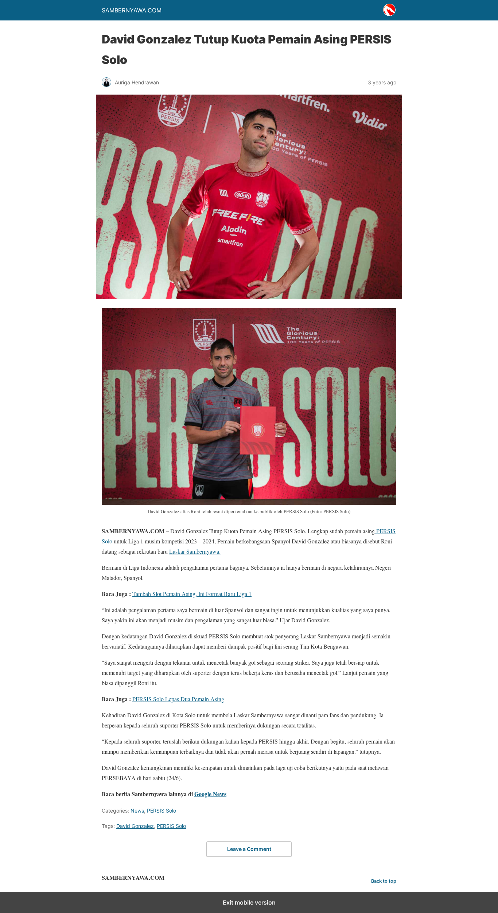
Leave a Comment (249, 849)
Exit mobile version (249, 902)
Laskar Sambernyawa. (195, 551)
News (137, 810)
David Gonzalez (135, 826)
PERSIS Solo (161, 810)
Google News (210, 794)
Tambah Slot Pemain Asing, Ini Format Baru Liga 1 (192, 593)
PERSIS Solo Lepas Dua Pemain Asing (178, 699)
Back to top (383, 881)
